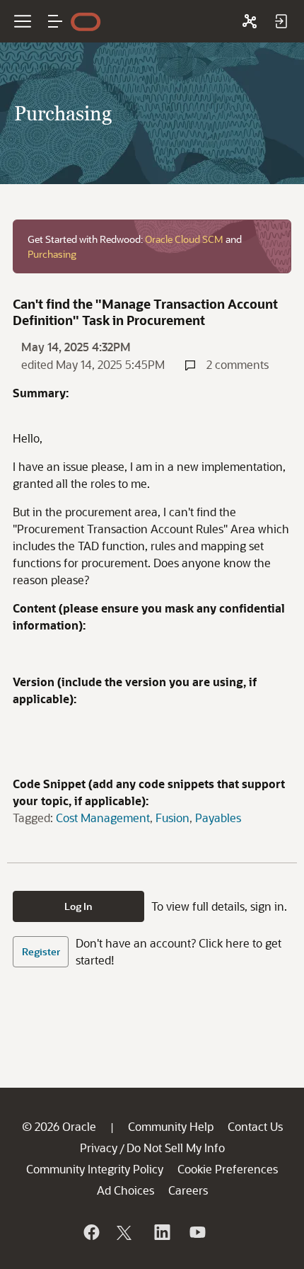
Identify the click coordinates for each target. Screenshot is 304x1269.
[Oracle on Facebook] (90, 1232)
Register (41, 951)
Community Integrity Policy (94, 1168)
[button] (55, 21)
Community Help (171, 1126)
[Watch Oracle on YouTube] (196, 1232)
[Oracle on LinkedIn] (161, 1232)
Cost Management (103, 817)
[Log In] (280, 21)
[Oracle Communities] (249, 21)
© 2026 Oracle (59, 1126)
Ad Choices (125, 1190)
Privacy (98, 1147)
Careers (188, 1190)
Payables (218, 817)
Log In (78, 906)
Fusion (172, 817)
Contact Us (255, 1126)
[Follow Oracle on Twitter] (126, 1232)
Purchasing (52, 254)
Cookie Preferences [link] (227, 1168)
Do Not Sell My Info (176, 1147)
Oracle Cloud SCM (184, 239)
